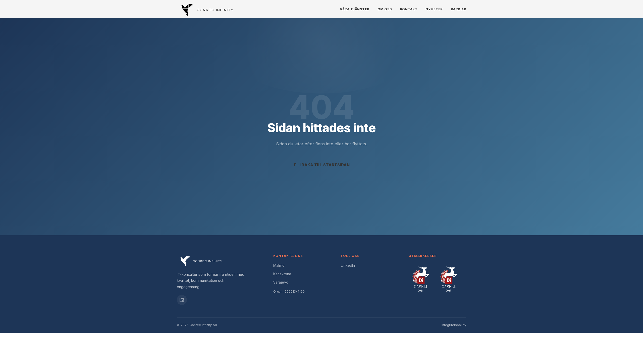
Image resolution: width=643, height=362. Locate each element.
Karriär (458, 9)
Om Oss (385, 9)
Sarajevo (280, 282)
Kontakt (409, 9)
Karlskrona (282, 274)
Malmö (279, 265)
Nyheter (434, 9)
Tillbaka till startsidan (321, 165)
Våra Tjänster (354, 9)
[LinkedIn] (182, 300)
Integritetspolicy (454, 325)
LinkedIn (348, 265)
